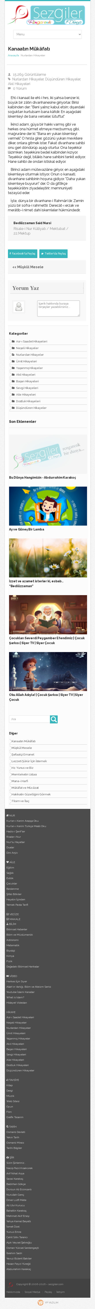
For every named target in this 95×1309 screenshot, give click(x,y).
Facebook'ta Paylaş (23, 253)
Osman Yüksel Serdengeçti (22, 1247)
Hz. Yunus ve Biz (22, 767)
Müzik (10, 1095)
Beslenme (12, 888)
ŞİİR (11, 1157)
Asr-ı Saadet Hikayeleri (31, 341)
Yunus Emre (13, 1231)
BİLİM (12, 924)
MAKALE (14, 919)
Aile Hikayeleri (25, 394)
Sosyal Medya (32, 1292)
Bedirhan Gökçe (16, 1184)
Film (9, 1111)
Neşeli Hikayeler (27, 348)
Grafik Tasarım (14, 1117)
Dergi (9, 1090)
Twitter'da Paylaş (55, 253)
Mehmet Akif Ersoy (18, 1216)
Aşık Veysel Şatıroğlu (19, 1242)
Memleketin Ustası (24, 774)
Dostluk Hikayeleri (27, 401)
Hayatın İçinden (15, 899)
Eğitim (10, 867)
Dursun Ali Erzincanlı (19, 1189)
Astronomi (12, 940)
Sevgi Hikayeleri (26, 388)
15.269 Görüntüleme (29, 74)
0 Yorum (20, 88)
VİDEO (13, 976)
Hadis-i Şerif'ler (15, 831)
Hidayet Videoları (16, 1002)
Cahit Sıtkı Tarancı (17, 1237)
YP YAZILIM (51, 1302)
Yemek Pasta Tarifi (17, 904)
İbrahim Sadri (14, 1253)
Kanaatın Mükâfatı (24, 741)
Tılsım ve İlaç (20, 801)
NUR (12, 815)
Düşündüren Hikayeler (62, 79)
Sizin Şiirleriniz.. (16, 1162)
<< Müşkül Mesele (28, 267)
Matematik (12, 945)
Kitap (9, 1085)
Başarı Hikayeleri (27, 381)
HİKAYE (10, 1012)
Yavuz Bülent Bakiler (19, 1258)
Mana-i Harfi (20, 781)
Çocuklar (11, 883)
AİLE (12, 862)
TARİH (12, 1126)
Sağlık (10, 872)
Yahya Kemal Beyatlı (18, 1221)
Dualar (10, 847)
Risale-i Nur (13, 836)
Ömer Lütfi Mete (16, 1200)
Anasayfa (13, 55)
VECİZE (14, 914)
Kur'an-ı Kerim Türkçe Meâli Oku (26, 826)
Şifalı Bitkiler (13, 894)
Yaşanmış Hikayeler (29, 368)
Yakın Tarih (12, 1137)
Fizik (9, 961)
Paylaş (48, 1292)
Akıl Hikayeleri (19, 84)
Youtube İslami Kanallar (20, 992)
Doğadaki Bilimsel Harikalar (22, 966)
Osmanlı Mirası (15, 1142)
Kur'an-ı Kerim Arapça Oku (22, 820)
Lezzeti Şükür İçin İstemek (29, 761)
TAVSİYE (13, 1080)
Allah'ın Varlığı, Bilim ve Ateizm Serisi (28, 986)
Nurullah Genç (15, 1194)
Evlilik (9, 878)
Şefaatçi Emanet (23, 754)
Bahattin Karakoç (16, 1210)
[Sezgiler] (9, 1285)
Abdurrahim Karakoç (18, 1269)
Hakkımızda (13, 1292)
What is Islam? (15, 997)
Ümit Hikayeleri (26, 361)
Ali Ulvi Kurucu (15, 1205)
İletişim (60, 1292)
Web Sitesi (12, 1101)
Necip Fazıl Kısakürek (19, 1168)
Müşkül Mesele (22, 748)
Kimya (10, 955)
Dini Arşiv (12, 852)
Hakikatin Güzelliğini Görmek (31, 794)
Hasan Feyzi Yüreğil (18, 1263)
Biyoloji (10, 950)
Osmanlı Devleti (15, 1132)
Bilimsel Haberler (16, 929)
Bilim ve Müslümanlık (19, 934)
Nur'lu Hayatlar (15, 842)
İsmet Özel (12, 1226)
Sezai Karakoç (14, 1178)
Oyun (9, 1106)
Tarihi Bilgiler (14, 1148)
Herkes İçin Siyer (16, 981)
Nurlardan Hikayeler (28, 79)
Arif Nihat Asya (15, 1173)
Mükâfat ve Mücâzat (25, 787)
